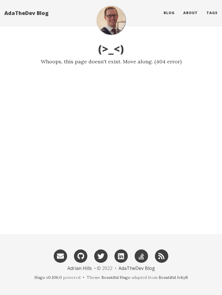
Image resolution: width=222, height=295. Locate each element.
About (190, 12)
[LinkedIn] (121, 255)
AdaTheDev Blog (26, 13)
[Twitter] (101, 255)
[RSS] (161, 255)
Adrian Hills (79, 268)
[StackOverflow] (141, 255)
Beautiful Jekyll (173, 277)
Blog (169, 12)
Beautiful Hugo (115, 277)
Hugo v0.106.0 (48, 277)
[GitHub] (80, 255)
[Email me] (60, 255)
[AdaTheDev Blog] (111, 20)
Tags (212, 12)
